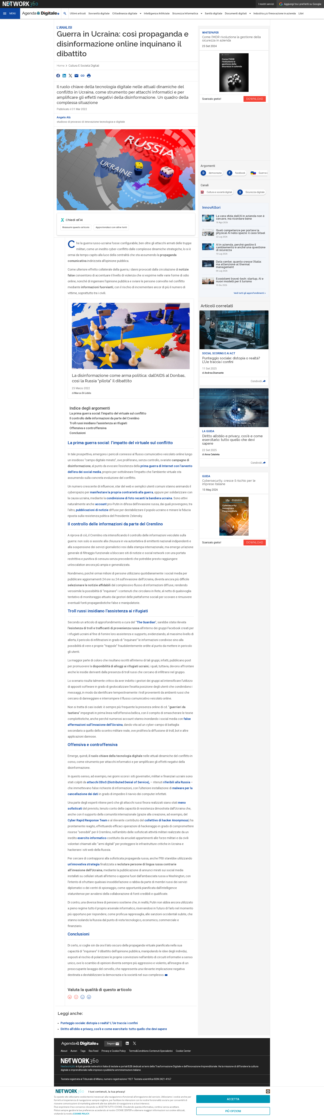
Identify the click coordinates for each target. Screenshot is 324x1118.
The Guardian (146, 622)
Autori (74, 1051)
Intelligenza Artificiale (157, 13)
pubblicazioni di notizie (92, 510)
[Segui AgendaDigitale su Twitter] (134, 1043)
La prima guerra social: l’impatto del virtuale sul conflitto (108, 413)
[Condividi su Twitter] (70, 75)
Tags (83, 1051)
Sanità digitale (213, 13)
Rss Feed (93, 1051)
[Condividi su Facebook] (58, 75)
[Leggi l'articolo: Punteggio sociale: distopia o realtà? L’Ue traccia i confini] (233, 347)
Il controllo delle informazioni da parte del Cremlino (104, 418)
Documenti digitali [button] (236, 13)
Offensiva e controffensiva (88, 428)
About (64, 1051)
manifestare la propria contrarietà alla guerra (121, 492)
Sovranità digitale (99, 13)
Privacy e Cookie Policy (114, 1051)
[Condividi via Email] (76, 75)
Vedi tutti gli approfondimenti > (250, 293)
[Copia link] (82, 75)
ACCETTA (233, 1099)
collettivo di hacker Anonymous (166, 820)
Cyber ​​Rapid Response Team (87, 820)
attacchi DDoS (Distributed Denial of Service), (118, 782)
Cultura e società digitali (84, 65)
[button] (10, 13)
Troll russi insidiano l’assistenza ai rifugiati (98, 423)
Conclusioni (78, 433)
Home (60, 65)
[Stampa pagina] (88, 75)
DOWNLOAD (254, 98)
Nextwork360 (68, 1066)
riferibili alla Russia (176, 782)
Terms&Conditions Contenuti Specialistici (151, 1051)
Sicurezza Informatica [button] (185, 13)
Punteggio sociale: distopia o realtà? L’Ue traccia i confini (99, 1023)
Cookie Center (183, 1051)
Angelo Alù (64, 117)
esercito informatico (91, 838)
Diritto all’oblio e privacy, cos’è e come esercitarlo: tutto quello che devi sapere (114, 1029)
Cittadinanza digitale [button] (124, 13)
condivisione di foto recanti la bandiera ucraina (139, 498)
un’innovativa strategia (84, 864)
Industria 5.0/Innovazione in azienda (274, 13)
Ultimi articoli (78, 13)
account (101, 504)
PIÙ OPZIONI (233, 1111)
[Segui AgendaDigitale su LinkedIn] (127, 1043)
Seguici (111, 1043)
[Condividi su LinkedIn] (64, 75)
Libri (301, 13)
